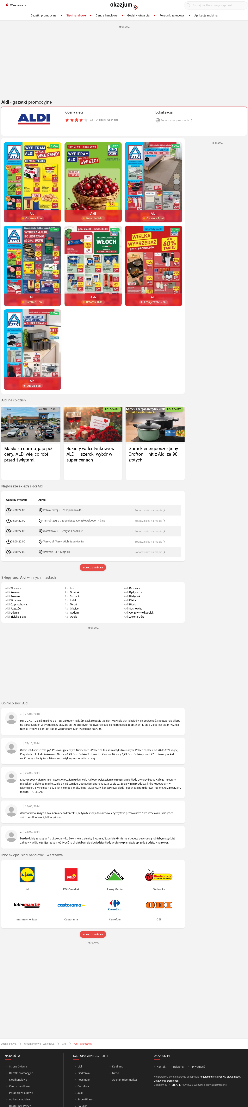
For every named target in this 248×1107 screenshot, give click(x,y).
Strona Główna (18, 1066)
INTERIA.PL (174, 1084)
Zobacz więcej (93, 567)
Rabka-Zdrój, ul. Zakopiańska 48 (62, 510)
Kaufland (117, 1066)
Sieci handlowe (18, 1079)
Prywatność (197, 1066)
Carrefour (83, 1086)
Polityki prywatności (229, 1076)
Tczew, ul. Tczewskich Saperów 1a (63, 541)
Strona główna (8, 1043)
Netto (115, 1073)
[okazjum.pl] (124, 6)
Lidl (80, 1066)
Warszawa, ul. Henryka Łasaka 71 (63, 531)
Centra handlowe (19, 1086)
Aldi (64, 1043)
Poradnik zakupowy (21, 1092)
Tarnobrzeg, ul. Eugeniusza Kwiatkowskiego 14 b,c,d (74, 520)
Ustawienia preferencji (166, 1080)
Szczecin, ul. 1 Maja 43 (56, 552)
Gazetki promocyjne (21, 1073)
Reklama (178, 1066)
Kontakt (161, 1066)
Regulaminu (206, 1076)
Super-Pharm (85, 1099)
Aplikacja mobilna (19, 1099)
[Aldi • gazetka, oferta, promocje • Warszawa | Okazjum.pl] (34, 119)
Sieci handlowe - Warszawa (39, 1043)
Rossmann (84, 1079)
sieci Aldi (22, 486)
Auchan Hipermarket (124, 1079)
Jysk (80, 1092)
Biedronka (84, 1073)
